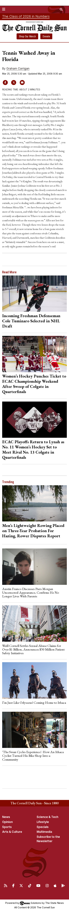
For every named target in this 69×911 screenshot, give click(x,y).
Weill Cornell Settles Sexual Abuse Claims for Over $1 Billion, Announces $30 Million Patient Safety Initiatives (33, 649)
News (6, 817)
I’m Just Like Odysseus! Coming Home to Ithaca (34, 702)
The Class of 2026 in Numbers (26, 16)
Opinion (7, 822)
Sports (7, 827)
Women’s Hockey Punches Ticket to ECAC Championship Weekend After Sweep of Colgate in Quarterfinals (34, 383)
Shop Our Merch (27, 36)
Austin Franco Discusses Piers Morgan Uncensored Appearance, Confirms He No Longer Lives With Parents (30, 592)
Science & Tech (47, 817)
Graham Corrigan (17, 68)
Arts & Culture (12, 831)
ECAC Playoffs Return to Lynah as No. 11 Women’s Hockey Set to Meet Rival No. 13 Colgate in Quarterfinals (33, 449)
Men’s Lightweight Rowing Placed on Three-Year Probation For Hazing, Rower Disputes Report (33, 530)
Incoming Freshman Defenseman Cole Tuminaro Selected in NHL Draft (31, 321)
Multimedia (44, 831)
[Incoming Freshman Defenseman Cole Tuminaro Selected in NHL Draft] (34, 293)
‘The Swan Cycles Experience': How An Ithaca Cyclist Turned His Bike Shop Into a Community (33, 756)
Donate (46, 36)
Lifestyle (43, 822)
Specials (43, 827)
